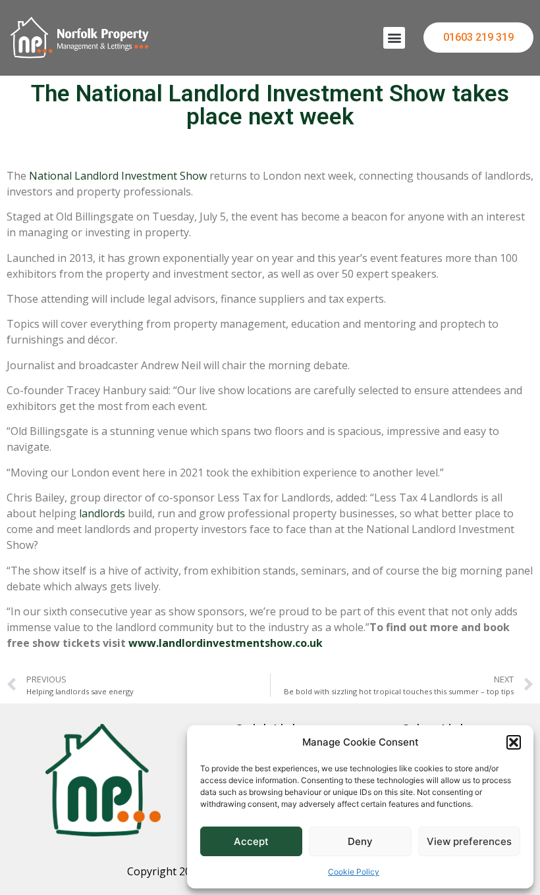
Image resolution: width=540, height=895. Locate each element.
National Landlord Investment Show (118, 175)
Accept (251, 841)
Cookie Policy (353, 872)
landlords (102, 513)
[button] (513, 742)
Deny (360, 841)
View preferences (469, 841)
